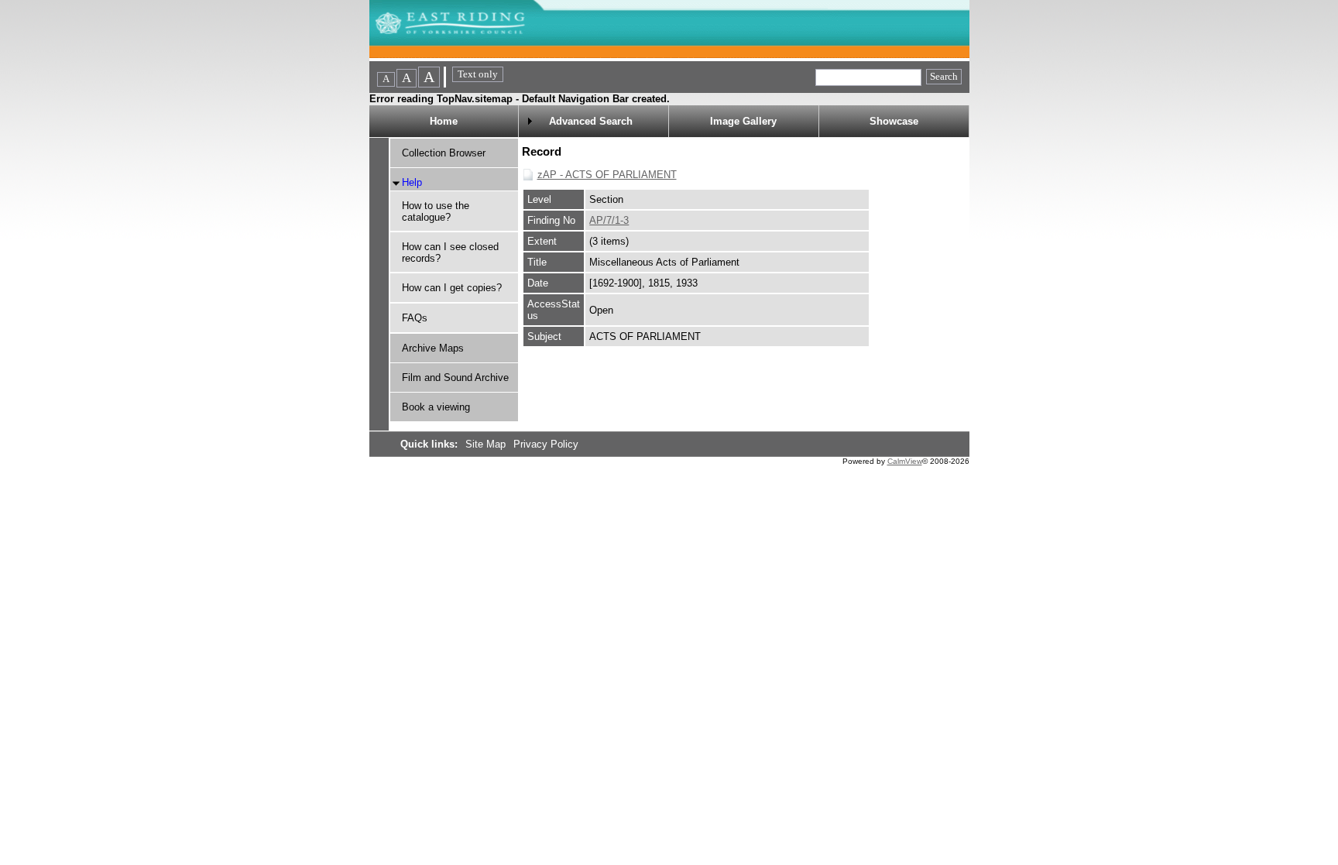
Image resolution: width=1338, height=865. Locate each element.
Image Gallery (743, 121)
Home (444, 121)
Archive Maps (433, 348)
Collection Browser (443, 153)
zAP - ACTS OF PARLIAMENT (607, 174)
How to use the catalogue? (435, 211)
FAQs (414, 318)
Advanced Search (591, 121)
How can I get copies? (452, 287)
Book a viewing (436, 407)
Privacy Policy (545, 444)
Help (412, 182)
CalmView (904, 461)
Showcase (894, 121)
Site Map (487, 444)
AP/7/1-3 (609, 220)
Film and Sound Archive (455, 377)
